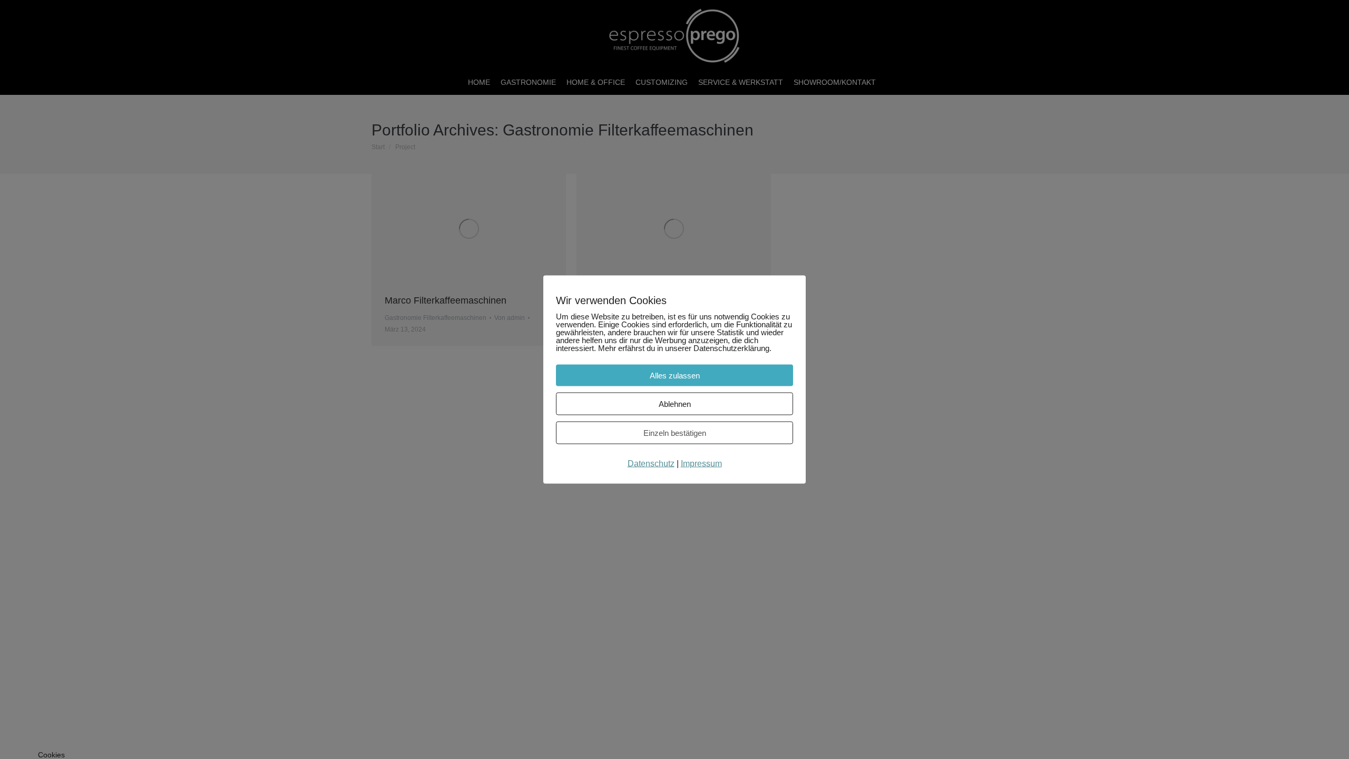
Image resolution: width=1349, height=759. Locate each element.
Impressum (701, 463)
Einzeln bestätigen (674, 433)
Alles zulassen (675, 375)
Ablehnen (675, 404)
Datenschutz (651, 463)
